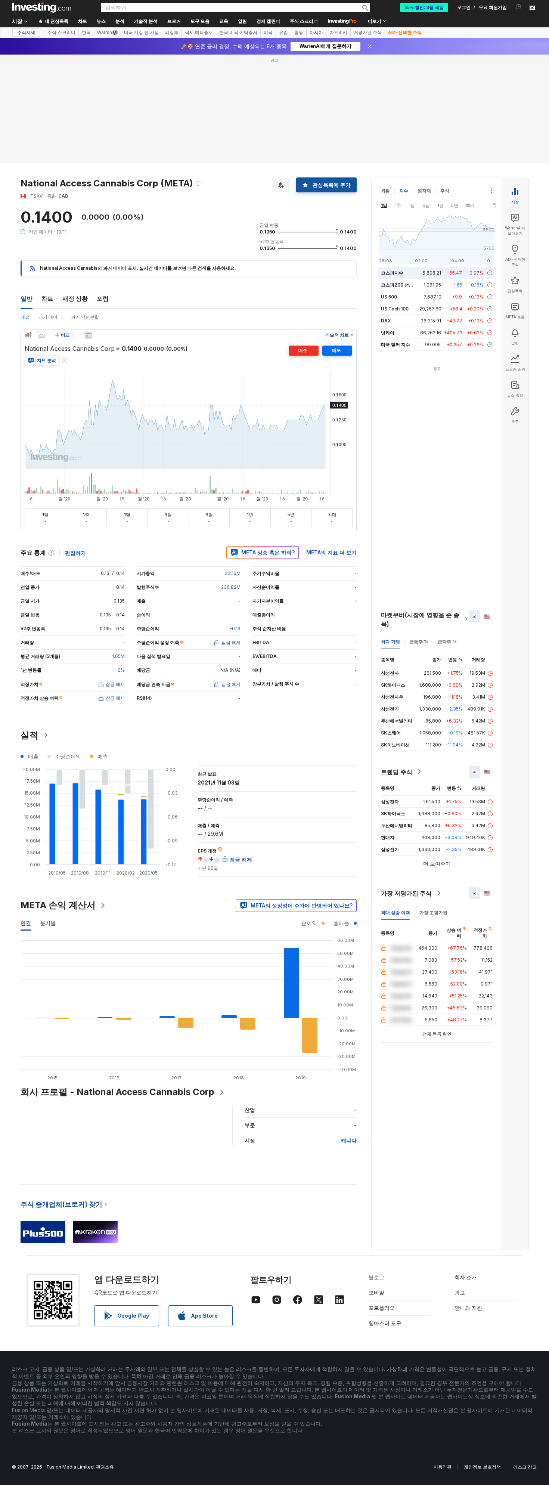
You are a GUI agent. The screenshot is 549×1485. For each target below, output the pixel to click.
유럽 (283, 32)
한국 (86, 32)
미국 (268, 32)
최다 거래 (390, 641)
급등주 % (418, 641)
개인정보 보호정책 (482, 1467)
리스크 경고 (525, 1467)
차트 (47, 298)
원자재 (424, 191)
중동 (298, 32)
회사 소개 (466, 1277)
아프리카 (338, 32)
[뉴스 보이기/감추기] (88, 335)
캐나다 (349, 1140)
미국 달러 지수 (395, 344)
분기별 (48, 923)
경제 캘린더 (268, 21)
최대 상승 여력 (395, 912)
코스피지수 (392, 273)
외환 (385, 191)
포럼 (103, 298)
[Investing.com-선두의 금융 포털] (41, 7)
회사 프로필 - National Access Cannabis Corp (117, 1091)
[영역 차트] (42, 335)
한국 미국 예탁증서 (238, 32)
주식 (444, 191)
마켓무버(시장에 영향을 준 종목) (420, 619)
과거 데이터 (50, 317)
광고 (460, 1292)
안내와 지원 (468, 1308)
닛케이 (387, 332)
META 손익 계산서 (58, 905)
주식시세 (26, 32)
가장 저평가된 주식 (406, 893)
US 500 (389, 297)
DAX (386, 321)
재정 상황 (75, 298)
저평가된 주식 (368, 32)
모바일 (376, 1292)
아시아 (316, 32)
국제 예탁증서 (199, 32)
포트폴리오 (382, 1308)
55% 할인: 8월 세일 (424, 7)
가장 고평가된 (433, 912)
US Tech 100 (395, 309)
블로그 (376, 1277)
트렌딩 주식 (396, 772)
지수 (403, 191)
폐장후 (172, 32)
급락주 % (447, 641)
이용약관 (443, 1467)
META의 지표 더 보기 (331, 552)
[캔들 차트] (28, 335)
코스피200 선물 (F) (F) (404, 285)
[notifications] (518, 6)
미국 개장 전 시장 (141, 32)
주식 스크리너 (304, 21)
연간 (26, 923)
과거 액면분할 (85, 317)
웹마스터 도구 (385, 1323)
